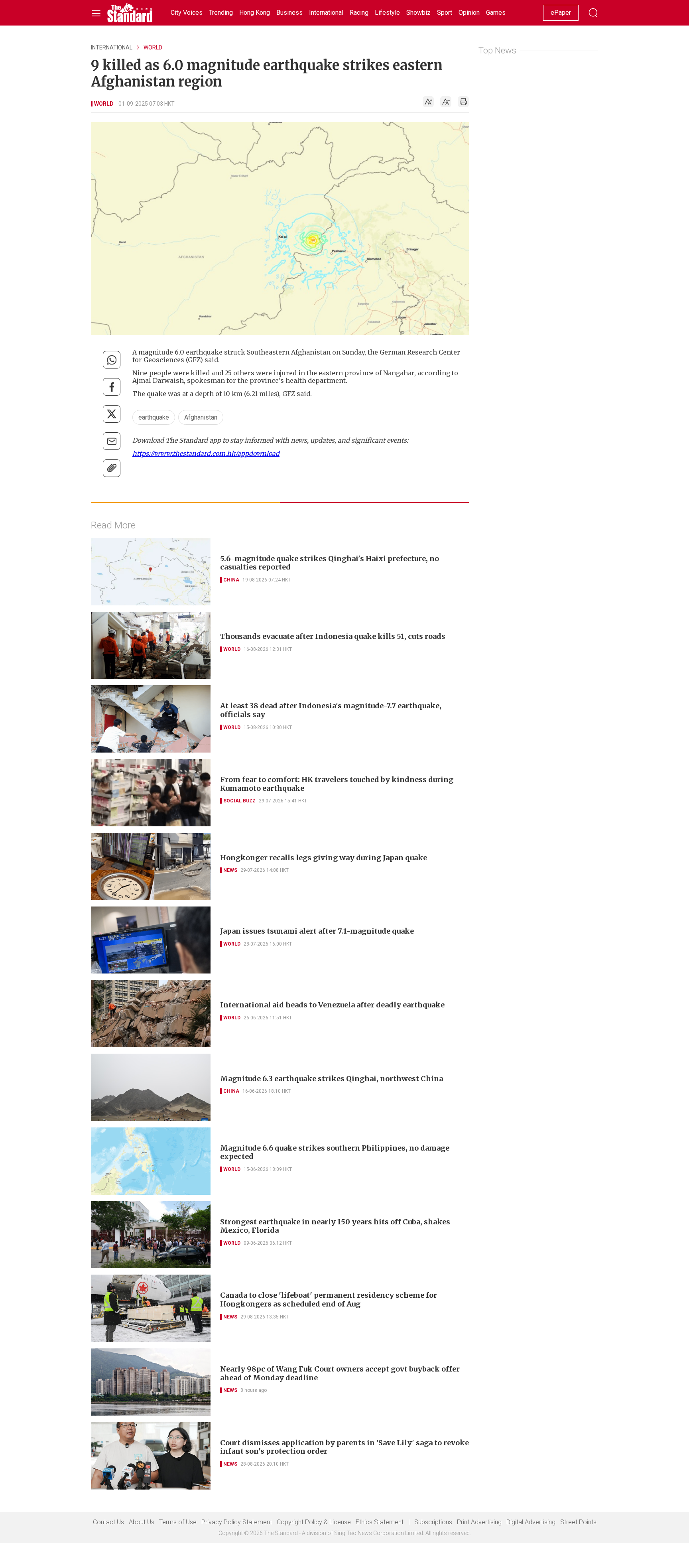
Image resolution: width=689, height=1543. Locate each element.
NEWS (230, 870)
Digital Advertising (530, 1522)
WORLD (153, 47)
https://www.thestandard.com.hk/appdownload (206, 453)
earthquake (153, 417)
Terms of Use (178, 1522)
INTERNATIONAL (111, 47)
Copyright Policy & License (314, 1522)
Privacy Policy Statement (236, 1522)
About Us (141, 1522)
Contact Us (108, 1522)
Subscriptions (433, 1522)
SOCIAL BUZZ (239, 801)
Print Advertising (479, 1522)
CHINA (231, 580)
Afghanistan (200, 417)
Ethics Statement (380, 1522)
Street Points (578, 1522)
